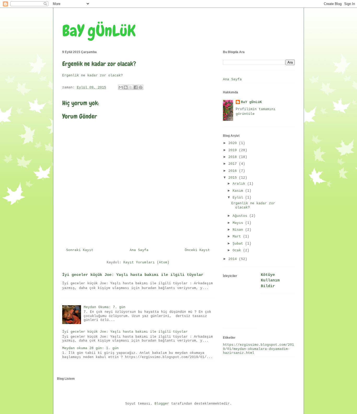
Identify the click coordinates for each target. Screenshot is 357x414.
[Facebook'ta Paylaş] (135, 87)
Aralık (240, 184)
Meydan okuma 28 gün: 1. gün (90, 348)
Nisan (239, 230)
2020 (233, 143)
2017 (233, 164)
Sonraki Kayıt (79, 250)
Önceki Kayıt (197, 250)
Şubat (239, 244)
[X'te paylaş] (130, 87)
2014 (233, 259)
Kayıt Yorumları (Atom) (146, 262)
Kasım (239, 191)
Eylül (239, 198)
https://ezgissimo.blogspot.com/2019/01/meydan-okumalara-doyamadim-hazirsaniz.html (258, 349)
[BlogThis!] (125, 87)
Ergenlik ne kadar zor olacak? (92, 75)
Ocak (238, 250)
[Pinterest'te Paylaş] (140, 87)
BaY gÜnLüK (99, 31)
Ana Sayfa (139, 250)
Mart (238, 237)
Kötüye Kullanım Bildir (270, 280)
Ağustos (241, 216)
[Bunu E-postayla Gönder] (120, 87)
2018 (233, 157)
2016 (233, 171)
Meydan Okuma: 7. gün (104, 307)
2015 (233, 178)
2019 (233, 150)
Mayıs (239, 223)
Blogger (161, 404)
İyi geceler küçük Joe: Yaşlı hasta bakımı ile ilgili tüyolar (132, 275)
